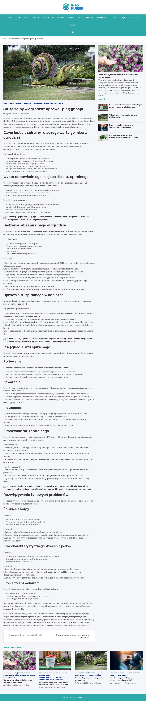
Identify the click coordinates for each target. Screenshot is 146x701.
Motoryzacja (58, 18)
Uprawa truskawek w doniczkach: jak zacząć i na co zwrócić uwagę (72, 636)
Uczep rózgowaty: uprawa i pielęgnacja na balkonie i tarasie (123, 136)
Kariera (36, 18)
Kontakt (73, 25)
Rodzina (89, 18)
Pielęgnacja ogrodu (23, 104)
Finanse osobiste (125, 673)
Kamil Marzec (25, 114)
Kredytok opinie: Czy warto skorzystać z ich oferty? (25, 635)
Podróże (70, 18)
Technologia (101, 18)
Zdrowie (113, 18)
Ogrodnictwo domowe (58, 673)
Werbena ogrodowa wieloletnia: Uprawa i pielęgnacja (17, 681)
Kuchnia (46, 18)
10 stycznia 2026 (11, 685)
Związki (123, 18)
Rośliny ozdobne (41, 104)
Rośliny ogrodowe (27, 675)
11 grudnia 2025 (11, 114)
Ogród (11, 104)
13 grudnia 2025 (47, 687)
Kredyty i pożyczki (118, 675)
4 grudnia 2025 (118, 683)
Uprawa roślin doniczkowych (51, 677)
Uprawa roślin (56, 104)
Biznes (10, 18)
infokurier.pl (80, 697)
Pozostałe (133, 18)
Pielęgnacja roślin (11, 675)
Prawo (80, 18)
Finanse (26, 18)
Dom (18, 18)
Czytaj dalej (102, 99)
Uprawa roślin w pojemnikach (51, 679)
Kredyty (136, 673)
